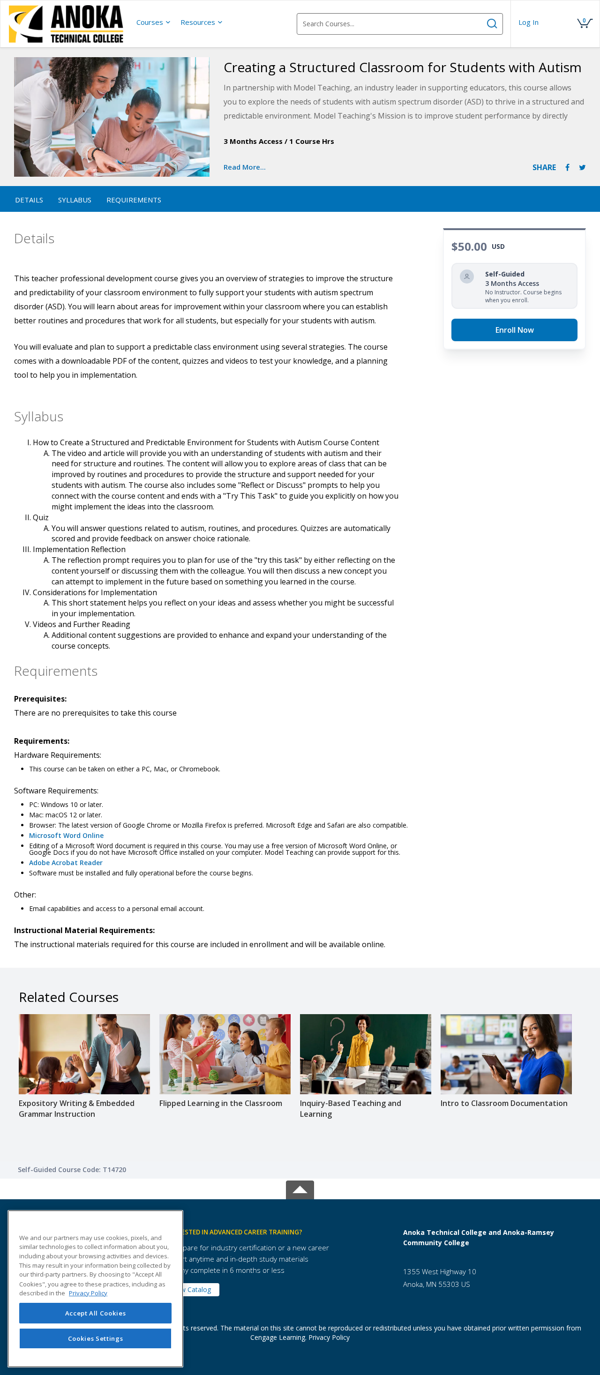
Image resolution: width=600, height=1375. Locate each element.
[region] (95, 1289)
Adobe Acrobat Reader (66, 862)
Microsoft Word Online (66, 835)
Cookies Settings (95, 1338)
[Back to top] (300, 1187)
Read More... (245, 167)
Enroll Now (514, 330)
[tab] (276, 1232)
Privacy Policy (329, 1337)
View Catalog (191, 1289)
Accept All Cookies (95, 1313)
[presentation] (154, 22)
